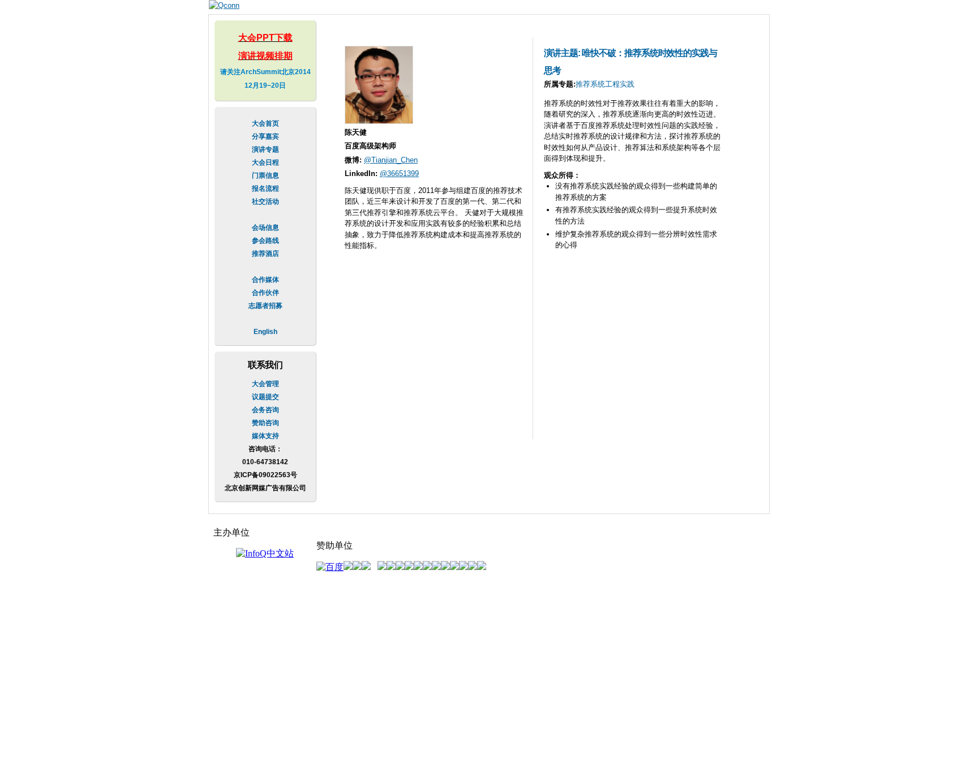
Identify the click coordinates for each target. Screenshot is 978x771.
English (265, 332)
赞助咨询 (265, 423)
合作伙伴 (265, 293)
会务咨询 (265, 410)
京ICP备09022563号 (265, 475)
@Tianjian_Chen (391, 160)
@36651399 (399, 173)
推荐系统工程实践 (605, 84)
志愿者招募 (265, 306)
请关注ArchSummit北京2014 (265, 72)
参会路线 (265, 241)
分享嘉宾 (265, 136)
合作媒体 (265, 280)
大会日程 (265, 162)
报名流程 (265, 188)
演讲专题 (265, 149)
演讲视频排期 (265, 56)
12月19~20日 (265, 85)
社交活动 (265, 201)
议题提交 (265, 397)
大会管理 (265, 384)
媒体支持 (265, 436)
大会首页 (265, 123)
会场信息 (265, 228)
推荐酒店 (265, 254)
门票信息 (265, 175)
